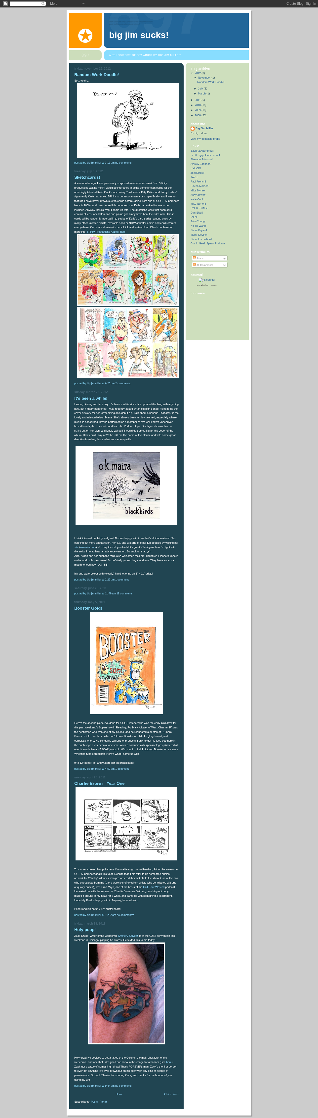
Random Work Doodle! (96, 74)
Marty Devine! (199, 234)
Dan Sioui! (197, 212)
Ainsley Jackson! (201, 163)
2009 (198, 110)
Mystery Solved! (128, 935)
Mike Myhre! (198, 190)
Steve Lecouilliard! (201, 239)
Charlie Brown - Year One (99, 783)
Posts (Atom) (99, 1101)
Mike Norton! (198, 203)
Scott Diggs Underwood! (205, 155)
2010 (198, 105)
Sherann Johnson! (202, 159)
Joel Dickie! (197, 172)
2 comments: (123, 383)
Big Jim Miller (204, 128)
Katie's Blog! (118, 231)
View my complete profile (205, 138)
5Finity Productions (98, 231)
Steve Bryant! (199, 230)
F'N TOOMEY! (199, 208)
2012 (198, 73)
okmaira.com (88, 547)
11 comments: (125, 593)
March (202, 93)
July (201, 88)
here (169, 1062)
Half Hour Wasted (153, 887)
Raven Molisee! (200, 185)
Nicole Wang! (198, 225)
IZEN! (194, 217)
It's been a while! (91, 398)
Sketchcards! (87, 177)
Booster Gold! (88, 608)
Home (119, 1094)
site (76, 547)
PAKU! (194, 177)
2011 (198, 99)
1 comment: (122, 579)
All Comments (204, 265)
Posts (200, 258)
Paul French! (198, 181)
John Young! (198, 221)
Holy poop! (85, 929)
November (204, 77)
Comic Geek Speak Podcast (208, 243)
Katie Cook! (197, 199)
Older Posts (171, 1094)
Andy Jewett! (198, 194)
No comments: (124, 162)
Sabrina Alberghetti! (202, 150)
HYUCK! (196, 168)
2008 (198, 115)
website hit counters (207, 285)
